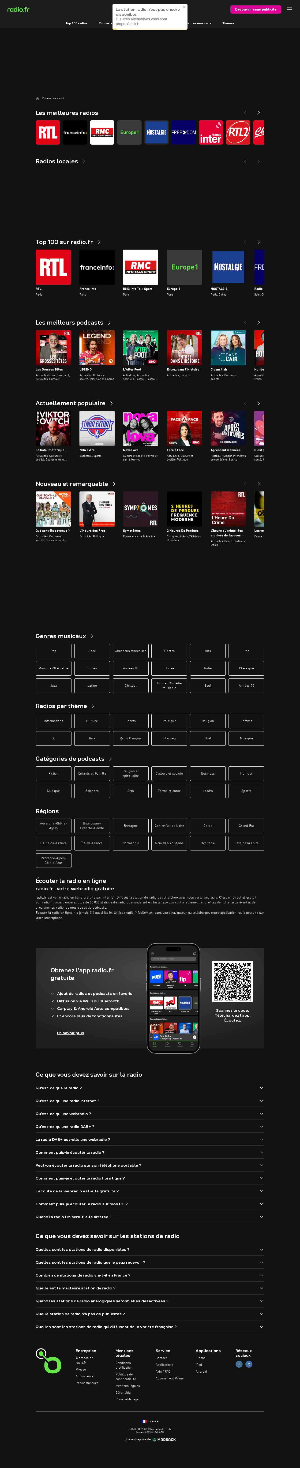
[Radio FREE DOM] (184, 132)
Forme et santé (169, 791)
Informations (53, 721)
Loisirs (208, 791)
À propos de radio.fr (84, 1360)
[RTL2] (238, 132)
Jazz (53, 685)
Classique (246, 668)
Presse (81, 1369)
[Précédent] (245, 240)
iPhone (201, 1358)
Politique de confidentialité (126, 1377)
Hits (208, 651)
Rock (92, 651)
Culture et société (169, 773)
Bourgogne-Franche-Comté (92, 826)
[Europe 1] (129, 132)
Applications (164, 1365)
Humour (246, 773)
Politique (169, 721)
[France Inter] (211, 132)
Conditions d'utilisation (124, 1365)
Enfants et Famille (92, 773)
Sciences (92, 791)
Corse (207, 826)
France (152, 1421)
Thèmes (228, 23)
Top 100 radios (76, 23)
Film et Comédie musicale (169, 686)
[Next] (258, 110)
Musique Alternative (53, 668)
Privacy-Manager (128, 1399)
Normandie (130, 843)
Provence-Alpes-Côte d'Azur (53, 861)
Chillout (131, 685)
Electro (169, 651)
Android (201, 1371)
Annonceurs (84, 1376)
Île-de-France (92, 843)
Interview (169, 738)
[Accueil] (37, 98)
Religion (208, 721)
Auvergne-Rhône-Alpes (53, 826)
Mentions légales (128, 1386)
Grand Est (246, 826)
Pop (53, 651)
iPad (199, 1365)
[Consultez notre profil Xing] (249, 1364)
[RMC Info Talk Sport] (102, 132)
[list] (150, 132)
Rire (92, 738)
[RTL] (48, 132)
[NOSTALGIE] (156, 132)
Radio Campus (131, 738)
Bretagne (131, 826)
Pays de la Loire (246, 843)
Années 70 (246, 685)
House (169, 668)
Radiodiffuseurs (87, 1383)
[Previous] (245, 110)
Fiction (54, 773)
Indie (208, 668)
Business (208, 773)
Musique (246, 738)
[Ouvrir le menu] (289, 9)
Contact (161, 1358)
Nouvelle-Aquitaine (169, 843)
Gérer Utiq (123, 1392)
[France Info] (75, 132)
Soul (208, 685)
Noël (207, 738)
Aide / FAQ (163, 1371)
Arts (131, 791)
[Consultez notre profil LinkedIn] (239, 1364)
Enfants (246, 721)
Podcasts (105, 23)
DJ (53, 738)
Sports (131, 721)
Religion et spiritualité (131, 774)
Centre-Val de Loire (169, 826)
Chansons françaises (130, 651)
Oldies (92, 668)
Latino (92, 685)
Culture (92, 721)
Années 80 (131, 668)
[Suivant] (258, 240)
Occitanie (208, 843)
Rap (246, 651)
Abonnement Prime (170, 1378)
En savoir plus (70, 1032)
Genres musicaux (198, 23)
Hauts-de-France (53, 843)
